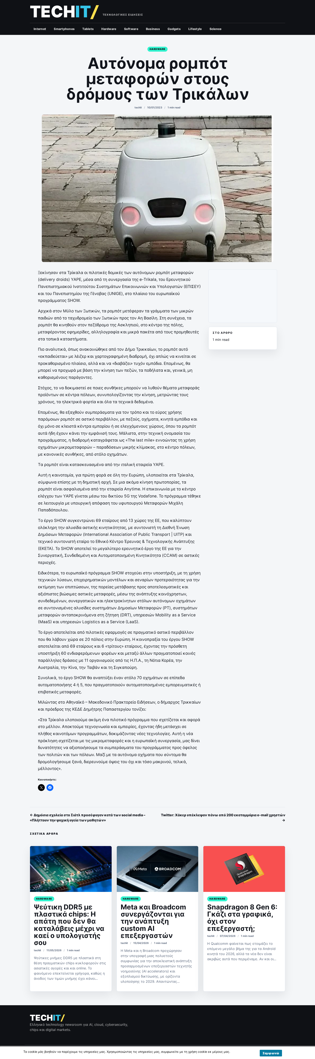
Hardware (108, 29)
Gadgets (174, 29)
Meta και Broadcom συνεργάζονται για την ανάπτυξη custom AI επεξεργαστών (153, 921)
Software (131, 29)
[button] (270, 1053)
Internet (40, 29)
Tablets (88, 29)
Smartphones (64, 29)
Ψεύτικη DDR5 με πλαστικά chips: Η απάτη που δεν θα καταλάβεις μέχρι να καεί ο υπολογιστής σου (69, 925)
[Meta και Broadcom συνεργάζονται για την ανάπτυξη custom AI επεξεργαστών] (157, 869)
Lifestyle (195, 29)
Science (216, 29)
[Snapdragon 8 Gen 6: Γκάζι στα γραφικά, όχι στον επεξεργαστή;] (244, 869)
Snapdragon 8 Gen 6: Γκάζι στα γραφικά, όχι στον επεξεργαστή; (242, 918)
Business (153, 29)
